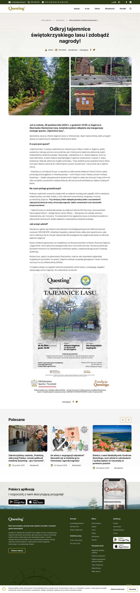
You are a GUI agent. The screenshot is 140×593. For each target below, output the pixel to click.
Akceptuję (132, 589)
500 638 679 (74, 526)
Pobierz (115, 523)
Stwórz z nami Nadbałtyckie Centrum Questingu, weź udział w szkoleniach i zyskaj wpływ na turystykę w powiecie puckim (112, 459)
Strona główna (46, 20)
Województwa (96, 568)
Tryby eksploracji (97, 565)
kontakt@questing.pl (77, 523)
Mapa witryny (96, 571)
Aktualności (109, 9)
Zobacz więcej (17, 551)
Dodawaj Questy (118, 530)
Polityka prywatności (98, 556)
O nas (87, 9)
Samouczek (117, 526)
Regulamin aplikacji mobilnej (98, 551)
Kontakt (123, 9)
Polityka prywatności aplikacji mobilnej (98, 560)
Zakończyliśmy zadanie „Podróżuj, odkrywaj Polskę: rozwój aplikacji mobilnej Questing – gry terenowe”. (26, 458)
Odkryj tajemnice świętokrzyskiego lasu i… (84, 20)
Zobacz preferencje (117, 589)
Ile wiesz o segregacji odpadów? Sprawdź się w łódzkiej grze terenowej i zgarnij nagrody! (67, 458)
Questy (77, 9)
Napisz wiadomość (76, 530)
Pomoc (115, 533)
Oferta (97, 9)
